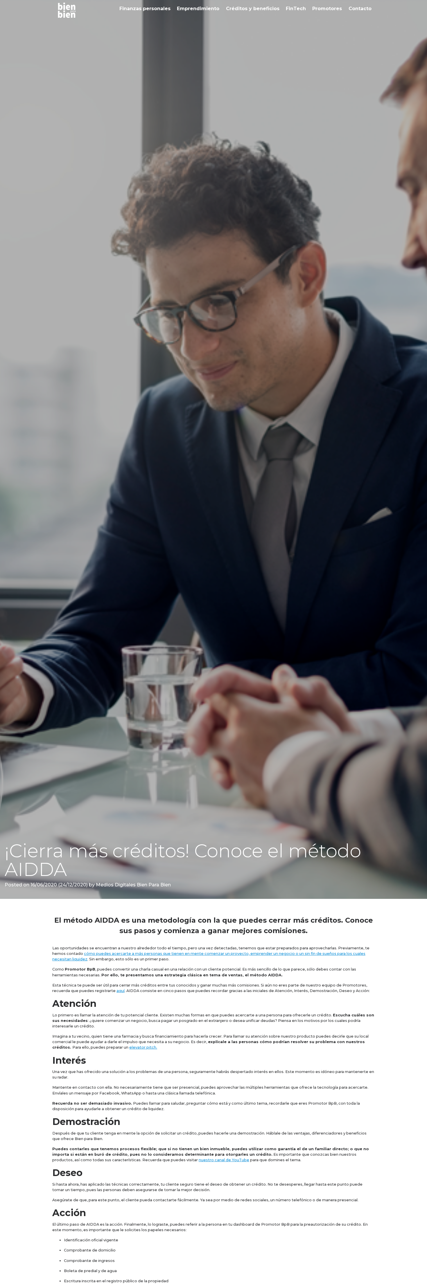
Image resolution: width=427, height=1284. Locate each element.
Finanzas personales (145, 8)
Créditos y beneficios (252, 8)
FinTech (296, 8)
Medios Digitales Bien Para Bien (133, 885)
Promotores (327, 8)
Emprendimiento (198, 8)
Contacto (360, 8)
